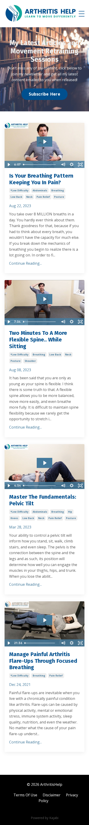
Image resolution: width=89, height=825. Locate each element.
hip (70, 511)
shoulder (30, 361)
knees (14, 518)
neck (29, 196)
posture (59, 196)
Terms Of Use (25, 795)
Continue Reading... (25, 263)
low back (16, 196)
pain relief (43, 196)
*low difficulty (19, 190)
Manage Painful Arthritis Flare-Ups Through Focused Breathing (43, 661)
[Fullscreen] (80, 164)
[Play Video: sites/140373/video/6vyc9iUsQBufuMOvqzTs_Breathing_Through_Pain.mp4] (44, 620)
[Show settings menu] (71, 164)
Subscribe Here (44, 94)
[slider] (40, 164)
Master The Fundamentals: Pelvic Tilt (42, 500)
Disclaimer (51, 795)
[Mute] (63, 164)
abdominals (40, 190)
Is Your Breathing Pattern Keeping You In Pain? (41, 179)
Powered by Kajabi (44, 818)
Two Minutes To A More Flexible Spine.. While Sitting (38, 339)
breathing (57, 190)
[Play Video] (8, 164)
